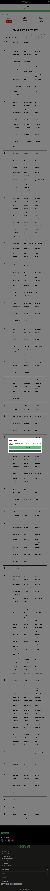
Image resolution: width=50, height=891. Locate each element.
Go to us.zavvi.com (25, 447)
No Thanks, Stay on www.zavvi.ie (25, 451)
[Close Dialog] (39, 439)
